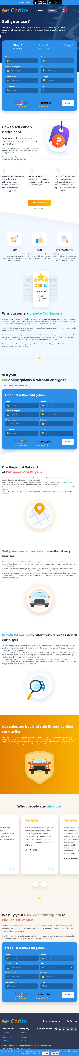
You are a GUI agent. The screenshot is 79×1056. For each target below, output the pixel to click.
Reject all (55, 1053)
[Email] (71, 1029)
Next (67, 103)
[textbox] (57, 70)
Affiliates (5, 1040)
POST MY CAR (39, 203)
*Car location (10, 86)
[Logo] (11, 10)
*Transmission (10, 77)
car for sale (13, 737)
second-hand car (63, 482)
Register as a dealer (52, 1021)
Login (52, 10)
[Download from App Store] (40, 2)
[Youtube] (59, 1029)
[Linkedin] (67, 1029)
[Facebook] (63, 1029)
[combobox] (57, 70)
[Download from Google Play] (55, 2)
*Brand (7, 57)
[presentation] (35, 884)
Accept (46, 1053)
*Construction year (12, 67)
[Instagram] (56, 1029)
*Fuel (43, 67)
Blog (3, 1035)
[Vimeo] (75, 1029)
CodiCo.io (26, 1048)
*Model (43, 57)
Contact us (38, 11)
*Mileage (44, 77)
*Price (43, 86)
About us (5, 1032)
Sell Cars (29, 11)
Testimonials (7, 1038)
